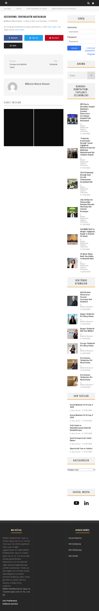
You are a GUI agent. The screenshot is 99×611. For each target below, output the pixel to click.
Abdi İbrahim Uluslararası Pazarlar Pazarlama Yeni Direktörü (86, 297)
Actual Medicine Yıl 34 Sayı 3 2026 (81, 405)
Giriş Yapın (52, 27)
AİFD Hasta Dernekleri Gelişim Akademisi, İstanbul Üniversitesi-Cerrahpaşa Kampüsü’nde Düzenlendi (87, 112)
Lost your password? (90, 49)
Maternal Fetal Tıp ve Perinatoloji (36, 21)
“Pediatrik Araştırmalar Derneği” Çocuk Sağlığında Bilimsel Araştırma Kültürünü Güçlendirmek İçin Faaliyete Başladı (87, 146)
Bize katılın (19, 29)
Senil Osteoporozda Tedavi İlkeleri (80, 439)
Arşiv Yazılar (76, 410)
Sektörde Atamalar (86, 307)
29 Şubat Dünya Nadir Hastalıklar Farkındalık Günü (87, 256)
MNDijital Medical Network (13, 21)
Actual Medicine (75, 538)
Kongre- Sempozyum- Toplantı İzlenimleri (84, 128)
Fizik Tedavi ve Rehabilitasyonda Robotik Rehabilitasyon (80, 427)
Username (72, 27)
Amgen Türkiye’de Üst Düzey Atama (87, 314)
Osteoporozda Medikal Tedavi (18, 64)
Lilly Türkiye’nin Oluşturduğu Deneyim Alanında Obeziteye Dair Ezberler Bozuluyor (87, 205)
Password (71, 37)
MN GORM (73, 556)
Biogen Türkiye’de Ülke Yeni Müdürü (87, 329)
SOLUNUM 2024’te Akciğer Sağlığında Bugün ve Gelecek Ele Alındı (87, 232)
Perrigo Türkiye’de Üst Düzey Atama (87, 344)
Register (91, 54)
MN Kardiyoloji (75, 544)
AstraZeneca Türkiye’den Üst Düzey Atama (86, 360)
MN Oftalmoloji (75, 550)
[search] (91, 75)
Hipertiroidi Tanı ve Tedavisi (81, 448)
